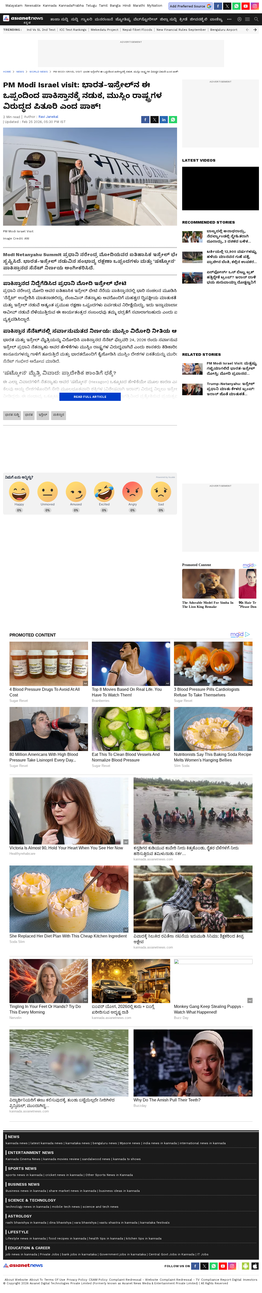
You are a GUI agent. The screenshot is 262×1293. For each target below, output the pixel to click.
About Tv (36, 1279)
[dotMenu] (229, 19)
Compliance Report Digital (221, 1279)
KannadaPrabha (71, 5)
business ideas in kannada (119, 1191)
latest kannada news (46, 1143)
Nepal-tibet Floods (137, 30)
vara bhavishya (85, 1222)
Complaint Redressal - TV (180, 1279)
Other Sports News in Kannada (109, 1175)
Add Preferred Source (187, 6)
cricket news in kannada (64, 1175)
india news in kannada (160, 1143)
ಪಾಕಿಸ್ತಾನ (58, 414)
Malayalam (14, 5)
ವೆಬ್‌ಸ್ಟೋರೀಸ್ (145, 19)
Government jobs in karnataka (123, 1254)
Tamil (103, 5)
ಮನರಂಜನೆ (104, 19)
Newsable (33, 5)
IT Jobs (203, 1254)
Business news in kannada (26, 1191)
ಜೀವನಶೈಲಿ (198, 19)
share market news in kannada (72, 1191)
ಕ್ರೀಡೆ (183, 19)
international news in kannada (203, 1143)
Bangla (115, 5)
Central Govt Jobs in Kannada (171, 1254)
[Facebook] (218, 6)
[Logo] (25, 19)
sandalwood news (96, 1159)
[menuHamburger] (247, 19)
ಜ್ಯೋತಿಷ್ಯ (123, 19)
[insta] (255, 6)
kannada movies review (61, 1159)
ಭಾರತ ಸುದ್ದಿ (12, 414)
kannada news (17, 1143)
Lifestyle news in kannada (26, 1238)
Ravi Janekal (48, 117)
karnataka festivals (155, 1222)
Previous (247, 30)
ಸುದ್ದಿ (74, 19)
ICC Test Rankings (73, 30)
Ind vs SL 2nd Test (41, 30)
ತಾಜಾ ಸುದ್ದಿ (59, 19)
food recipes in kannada (67, 1238)
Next (255, 30)
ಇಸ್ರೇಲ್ (43, 414)
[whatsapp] (236, 6)
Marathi (139, 5)
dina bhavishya (60, 1222)
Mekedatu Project (104, 30)
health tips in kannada (106, 1238)
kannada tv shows (127, 1159)
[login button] (240, 19)
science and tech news (100, 1206)
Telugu (91, 5)
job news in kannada (21, 1254)
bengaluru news (105, 1143)
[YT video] (246, 6)
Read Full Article (90, 397)
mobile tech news (66, 1206)
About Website (16, 1279)
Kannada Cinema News (23, 1159)
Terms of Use (54, 1279)
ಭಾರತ (28, 414)
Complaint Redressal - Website (133, 1279)
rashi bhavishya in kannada (26, 1222)
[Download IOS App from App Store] (255, 1266)
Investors (250, 1279)
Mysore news (130, 1143)
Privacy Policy (77, 1279)
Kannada (50, 5)
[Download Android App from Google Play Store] (246, 1266)
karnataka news (78, 1143)
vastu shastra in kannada (118, 1222)
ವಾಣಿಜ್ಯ (216, 19)
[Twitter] (227, 6)
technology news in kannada (27, 1206)
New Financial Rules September (181, 30)
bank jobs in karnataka (79, 1254)
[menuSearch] (256, 19)
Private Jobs (49, 1254)
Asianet (23, 1265)
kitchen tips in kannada (143, 1238)
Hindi (127, 5)
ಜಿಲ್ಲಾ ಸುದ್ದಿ (168, 19)
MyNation (154, 5)
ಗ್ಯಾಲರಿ (86, 19)
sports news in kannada (24, 1175)
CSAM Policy (98, 1279)
